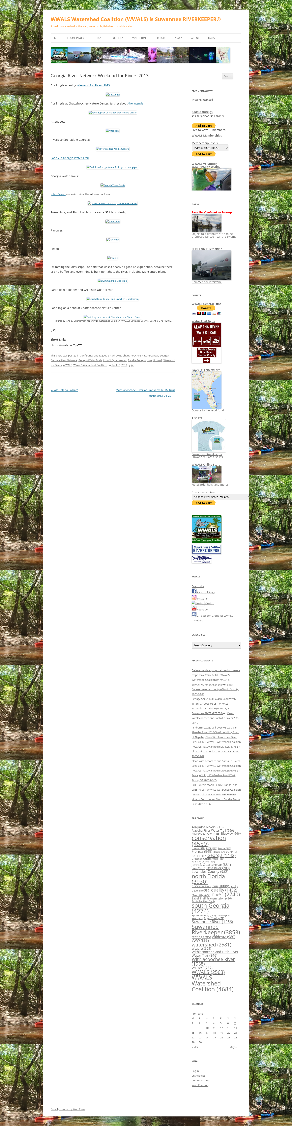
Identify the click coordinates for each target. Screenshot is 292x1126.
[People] (112, 257)
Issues (179, 38)
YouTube (202, 609)
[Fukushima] (112, 221)
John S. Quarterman (115, 360)
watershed (211, 944)
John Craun (58, 194)
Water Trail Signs (203, 321)
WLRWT (202, 967)
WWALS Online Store (206, 464)
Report (161, 38)
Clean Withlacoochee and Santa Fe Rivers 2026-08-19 (216, 718)
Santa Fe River (203, 901)
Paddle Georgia (137, 360)
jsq (132, 365)
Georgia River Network (64, 360)
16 (200, 1032)
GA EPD (199, 856)
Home (54, 38)
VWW (200, 940)
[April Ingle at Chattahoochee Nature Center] (113, 112)
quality (224, 890)
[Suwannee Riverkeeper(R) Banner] (206, 553)
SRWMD (223, 915)
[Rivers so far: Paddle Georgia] (112, 148)
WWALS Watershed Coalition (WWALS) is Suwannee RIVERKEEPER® (136, 19)
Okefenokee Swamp (205, 886)
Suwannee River (212, 921)
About (195, 38)
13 (228, 1028)
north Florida (208, 878)
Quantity (201, 895)
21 (235, 1032)
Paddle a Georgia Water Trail (70, 158)
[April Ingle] (113, 94)
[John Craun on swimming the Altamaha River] (112, 203)
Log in (195, 1071)
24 (207, 1037)
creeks (198, 848)
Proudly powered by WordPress (68, 1109)
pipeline (201, 890)
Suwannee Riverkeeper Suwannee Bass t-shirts (207, 455)
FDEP (211, 848)
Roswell (157, 360)
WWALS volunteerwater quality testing (206, 165)
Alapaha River (207, 827)
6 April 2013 (114, 355)
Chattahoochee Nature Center (140, 355)
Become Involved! (77, 38)
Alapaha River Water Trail (213, 830)
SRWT (197, 918)
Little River (218, 868)
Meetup (209, 603)
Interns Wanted (202, 100)
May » (233, 1047)
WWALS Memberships (207, 135)
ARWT (213, 833)
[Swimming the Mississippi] (113, 280)
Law (198, 868)
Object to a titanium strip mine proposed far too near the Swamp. (214, 235)
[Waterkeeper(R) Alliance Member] (202, 562)
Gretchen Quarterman (208, 858)
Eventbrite (198, 586)
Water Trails (140, 38)
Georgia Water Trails (90, 360)
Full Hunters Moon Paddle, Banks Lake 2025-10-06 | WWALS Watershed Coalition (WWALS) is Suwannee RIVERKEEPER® (216, 789)
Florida (202, 851)
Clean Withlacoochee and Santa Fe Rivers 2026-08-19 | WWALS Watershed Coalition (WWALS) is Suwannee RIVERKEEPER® (216, 765)
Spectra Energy (204, 915)
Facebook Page (205, 592)
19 (221, 1032)
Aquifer (199, 833)
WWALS (67, 365)
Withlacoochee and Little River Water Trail (215, 953)
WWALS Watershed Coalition (90, 365)
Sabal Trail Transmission (212, 898)
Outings (118, 38)
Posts (100, 38)
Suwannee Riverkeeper (216, 929)
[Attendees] (112, 130)
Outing (228, 886)
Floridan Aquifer (225, 852)
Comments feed (201, 1080)
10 (207, 1028)
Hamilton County (203, 861)
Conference (86, 355)
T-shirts (197, 418)
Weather (201, 948)
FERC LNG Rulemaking (207, 249)
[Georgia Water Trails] (113, 185)
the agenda (135, 103)
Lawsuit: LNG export (206, 370)
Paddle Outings (202, 112)
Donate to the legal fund (208, 410)
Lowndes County (210, 871)
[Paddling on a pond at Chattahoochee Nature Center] (113, 316)
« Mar (195, 1047)
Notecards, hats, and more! (210, 484)
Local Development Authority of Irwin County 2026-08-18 (215, 689)
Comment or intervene (207, 282)
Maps (211, 38)
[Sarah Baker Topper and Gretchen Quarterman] (113, 298)
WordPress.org (200, 1085)
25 (214, 1037)
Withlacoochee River (213, 961)
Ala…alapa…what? (64, 390)
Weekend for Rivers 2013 (93, 85)
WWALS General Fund (206, 304)
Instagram (202, 598)
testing (201, 937)
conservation (209, 841)
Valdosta (223, 936)
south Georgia (210, 908)
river (149, 360)
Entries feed (199, 1075)
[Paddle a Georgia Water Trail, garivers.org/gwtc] (113, 167)
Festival (224, 848)
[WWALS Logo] (206, 542)
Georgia (164, 355)
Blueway (231, 833)
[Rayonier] (112, 239)
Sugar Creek (214, 918)
